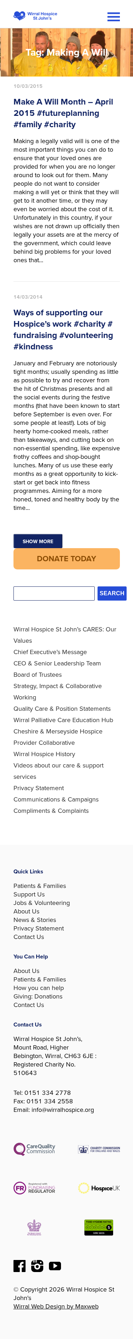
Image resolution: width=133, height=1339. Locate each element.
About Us (26, 911)
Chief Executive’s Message (50, 652)
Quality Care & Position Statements (62, 709)
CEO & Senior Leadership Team (57, 663)
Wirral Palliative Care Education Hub (63, 720)
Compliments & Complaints (51, 811)
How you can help (38, 988)
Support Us (29, 894)
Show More (38, 542)
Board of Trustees (37, 675)
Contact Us (28, 937)
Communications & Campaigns (56, 799)
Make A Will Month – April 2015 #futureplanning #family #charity (63, 113)
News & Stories (34, 920)
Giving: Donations (37, 996)
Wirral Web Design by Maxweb (56, 1306)
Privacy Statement (38, 788)
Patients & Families (39, 886)
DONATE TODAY (66, 558)
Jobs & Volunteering (41, 903)
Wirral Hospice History (44, 754)
